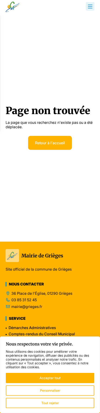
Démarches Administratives (32, 327)
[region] (50, 374)
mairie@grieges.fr (26, 306)
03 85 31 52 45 (24, 300)
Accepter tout (50, 378)
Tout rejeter (50, 403)
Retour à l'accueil (50, 143)
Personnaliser (50, 390)
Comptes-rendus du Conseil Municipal (42, 334)
